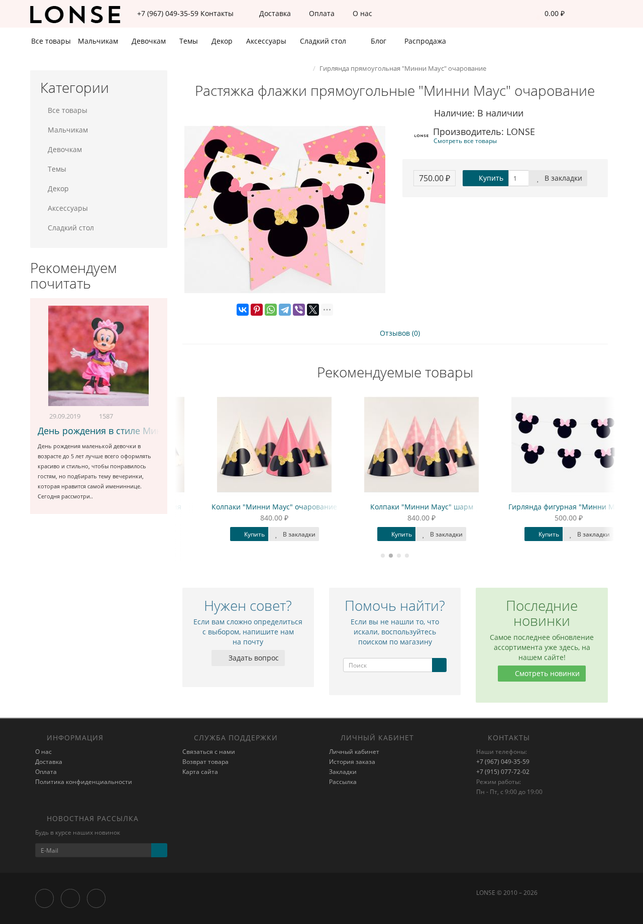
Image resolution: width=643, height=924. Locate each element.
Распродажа (424, 41)
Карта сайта (200, 771)
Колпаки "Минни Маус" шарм (395, 506)
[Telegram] (285, 310)
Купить (490, 178)
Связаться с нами (208, 751)
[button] (548, 14)
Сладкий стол (324, 41)
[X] (313, 310)
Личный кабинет (354, 751)
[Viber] (299, 310)
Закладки (343, 771)
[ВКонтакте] (243, 310)
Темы (189, 41)
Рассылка (343, 781)
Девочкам (150, 41)
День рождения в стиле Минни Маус (117, 431)
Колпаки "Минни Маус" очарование (248, 506)
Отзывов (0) (399, 333)
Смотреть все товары (465, 141)
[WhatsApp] (271, 310)
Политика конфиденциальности (83, 781)
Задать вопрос (253, 658)
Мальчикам (99, 41)
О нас (361, 13)
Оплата (321, 13)
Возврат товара (205, 761)
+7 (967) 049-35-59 (502, 761)
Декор (223, 41)
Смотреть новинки (546, 673)
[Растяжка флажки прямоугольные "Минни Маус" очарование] (285, 209)
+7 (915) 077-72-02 (502, 771)
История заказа (352, 761)
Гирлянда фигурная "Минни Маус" (542, 506)
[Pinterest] (257, 310)
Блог (377, 41)
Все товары (51, 41)
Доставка (274, 13)
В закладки (562, 178)
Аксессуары (267, 41)
